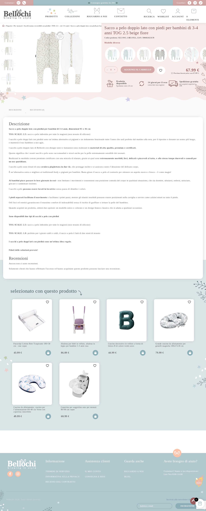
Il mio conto (93, 404)
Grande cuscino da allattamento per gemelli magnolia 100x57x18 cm (140, 326)
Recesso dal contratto (60, 415)
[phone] (24, 3)
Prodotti (51, 16)
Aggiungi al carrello (137, 70)
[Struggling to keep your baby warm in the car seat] (189, 367)
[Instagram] (195, 3)
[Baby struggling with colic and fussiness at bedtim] (51, 367)
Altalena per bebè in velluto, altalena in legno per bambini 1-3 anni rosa (64, 327)
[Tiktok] (200, 3)
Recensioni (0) (37, 110)
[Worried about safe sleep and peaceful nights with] (154, 367)
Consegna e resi (95, 409)
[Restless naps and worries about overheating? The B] (120, 367)
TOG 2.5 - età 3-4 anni (60, 26)
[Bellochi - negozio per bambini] (19, 14)
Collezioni (72, 16)
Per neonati (18, 26)
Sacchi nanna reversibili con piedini (37, 26)
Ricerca (149, 16)
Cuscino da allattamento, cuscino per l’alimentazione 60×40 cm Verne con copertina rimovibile (177, 327)
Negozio (9, 26)
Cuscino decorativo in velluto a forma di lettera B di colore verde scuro (102, 327)
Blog (127, 409)
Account (178, 16)
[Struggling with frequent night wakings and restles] (17, 367)
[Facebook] (189, 3)
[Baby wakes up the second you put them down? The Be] (86, 367)
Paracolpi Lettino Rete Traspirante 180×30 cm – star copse (27, 326)
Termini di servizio (58, 404)
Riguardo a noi (97, 16)
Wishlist (163, 16)
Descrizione (15, 110)
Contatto (120, 16)
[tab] (15, 110)
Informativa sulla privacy (63, 409)
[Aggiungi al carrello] (41, 334)
